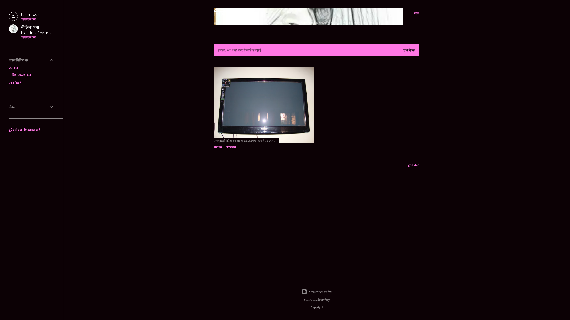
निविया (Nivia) (237, 13)
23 (13, 68)
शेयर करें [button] (218, 147)
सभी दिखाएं (409, 50)
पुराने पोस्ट (413, 165)
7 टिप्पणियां (230, 147)
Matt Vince (311, 300)
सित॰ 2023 (21, 74)
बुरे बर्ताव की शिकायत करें (24, 130)
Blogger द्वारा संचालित (320, 291)
